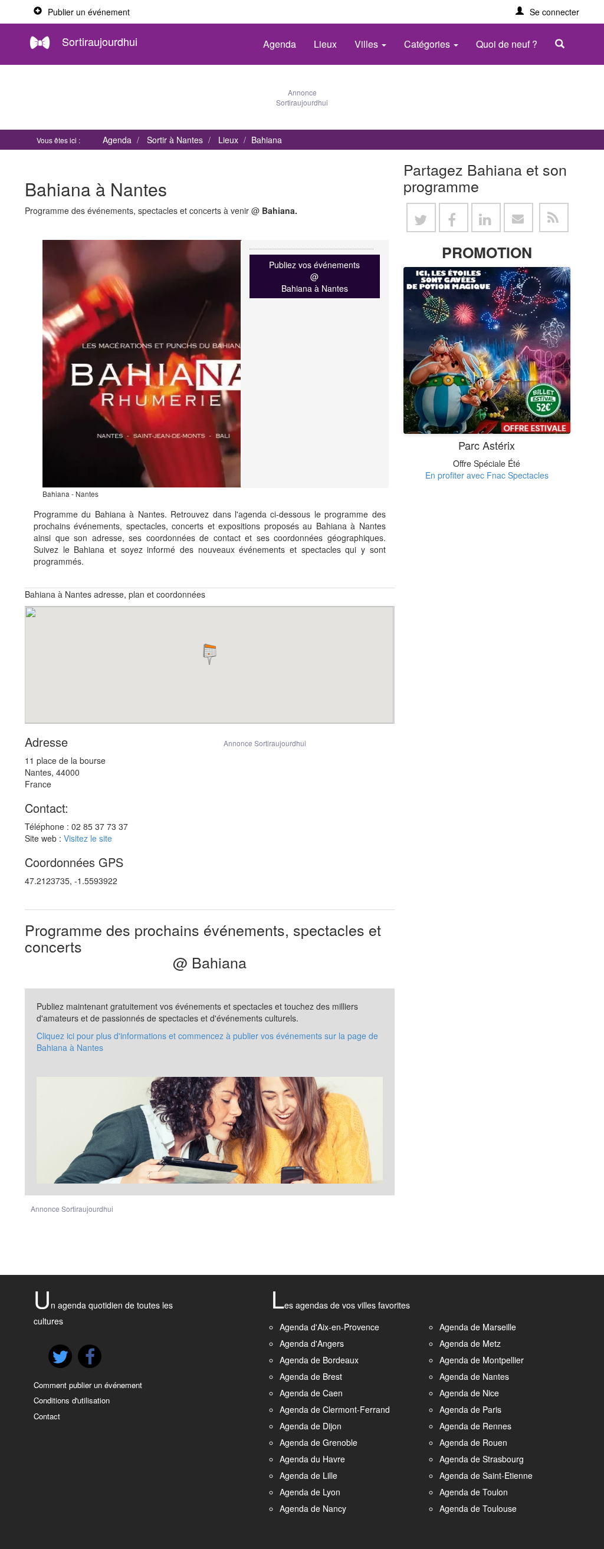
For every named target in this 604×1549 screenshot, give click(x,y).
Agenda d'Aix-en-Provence (329, 1327)
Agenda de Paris (470, 1409)
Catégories (428, 44)
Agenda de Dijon (311, 1426)
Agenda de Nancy (313, 1508)
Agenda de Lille (308, 1475)
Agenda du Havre (312, 1459)
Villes (367, 44)
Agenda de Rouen (473, 1442)
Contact (47, 1416)
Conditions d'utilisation (72, 1400)
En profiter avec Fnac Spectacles (487, 475)
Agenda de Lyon (310, 1492)
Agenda (279, 44)
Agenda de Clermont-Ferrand (335, 1409)
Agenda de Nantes (474, 1376)
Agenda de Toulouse (478, 1508)
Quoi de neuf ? (506, 44)
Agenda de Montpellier (481, 1360)
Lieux (325, 44)
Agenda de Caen (311, 1393)
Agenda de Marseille (477, 1327)
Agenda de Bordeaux (319, 1360)
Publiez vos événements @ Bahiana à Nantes (314, 276)
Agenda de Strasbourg (481, 1459)
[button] (547, 12)
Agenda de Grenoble (318, 1442)
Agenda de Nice (469, 1393)
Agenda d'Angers (312, 1343)
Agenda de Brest (311, 1376)
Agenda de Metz (470, 1343)
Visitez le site (88, 838)
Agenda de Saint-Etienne (486, 1475)
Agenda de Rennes (475, 1426)
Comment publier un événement (88, 1384)
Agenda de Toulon (473, 1492)
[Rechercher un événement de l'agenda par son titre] (562, 44)
